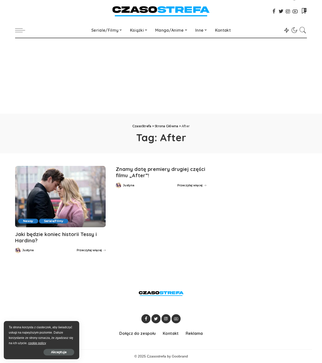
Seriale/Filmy (53, 221)
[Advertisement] (161, 76)
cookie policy (37, 343)
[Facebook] (273, 11)
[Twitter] (281, 11)
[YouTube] (295, 11)
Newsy (28, 221)
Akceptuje (59, 352)
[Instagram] (288, 11)
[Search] (303, 30)
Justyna (28, 250)
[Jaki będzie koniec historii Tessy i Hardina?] (60, 196)
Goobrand (180, 356)
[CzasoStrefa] (161, 11)
